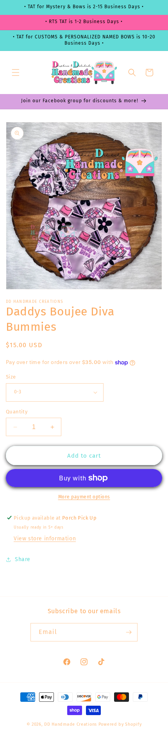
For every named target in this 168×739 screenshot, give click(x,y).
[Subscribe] (128, 632)
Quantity (16, 412)
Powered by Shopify (120, 724)
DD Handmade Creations (70, 724)
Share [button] (22, 559)
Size (11, 377)
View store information (45, 538)
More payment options (84, 497)
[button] (15, 72)
